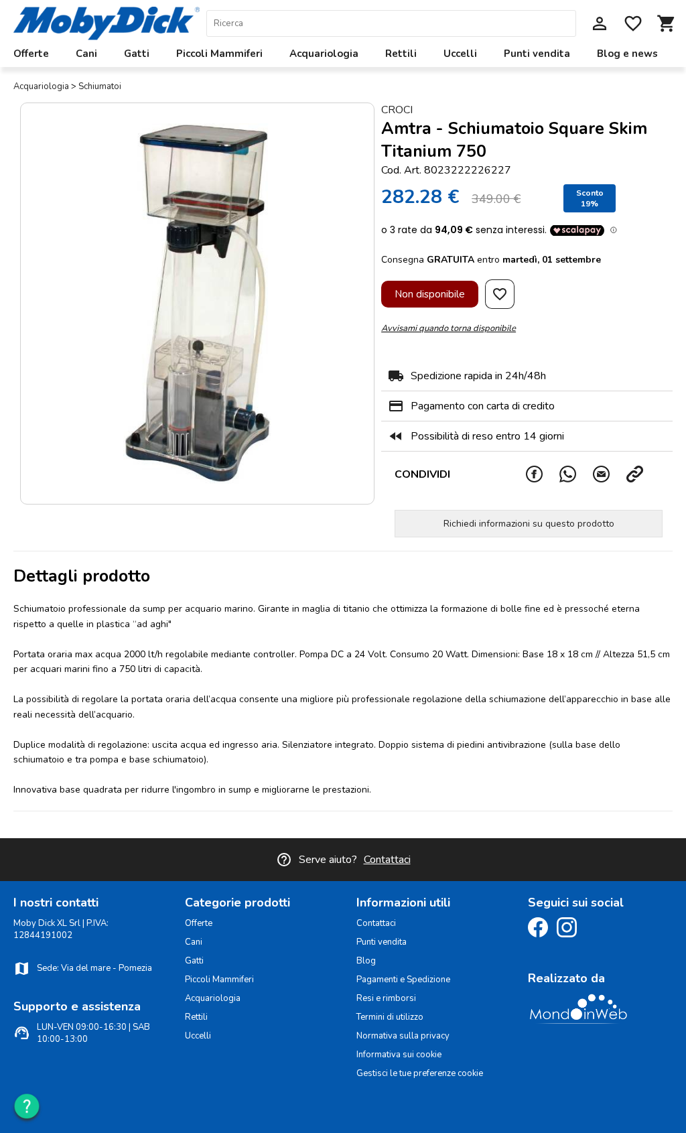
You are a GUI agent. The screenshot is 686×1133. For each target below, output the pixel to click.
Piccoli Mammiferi (219, 53)
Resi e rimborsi (386, 998)
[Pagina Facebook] (541, 935)
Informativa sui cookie (398, 1055)
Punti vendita (537, 53)
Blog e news (627, 53)
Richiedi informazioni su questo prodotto (528, 523)
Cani (86, 53)
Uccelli (460, 53)
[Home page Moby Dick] (106, 36)
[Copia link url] (642, 474)
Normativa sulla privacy (403, 1036)
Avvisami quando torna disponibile (448, 328)
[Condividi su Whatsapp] (575, 474)
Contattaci (387, 859)
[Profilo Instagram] (570, 935)
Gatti (136, 53)
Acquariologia (323, 53)
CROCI (397, 110)
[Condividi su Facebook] (542, 474)
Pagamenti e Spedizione (403, 980)
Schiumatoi (99, 86)
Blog (366, 961)
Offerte (31, 53)
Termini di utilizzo (389, 1017)
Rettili (401, 53)
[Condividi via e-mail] (609, 474)
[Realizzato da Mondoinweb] (578, 1022)
